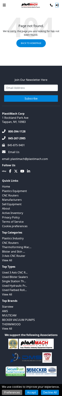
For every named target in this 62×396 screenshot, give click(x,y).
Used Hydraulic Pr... (14, 286)
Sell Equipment (12, 204)
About (6, 208)
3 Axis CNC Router (13, 256)
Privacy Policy (11, 217)
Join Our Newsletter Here (31, 80)
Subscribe (31, 98)
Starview (7, 306)
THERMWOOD (11, 324)
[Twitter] (16, 171)
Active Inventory (12, 213)
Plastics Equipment (14, 191)
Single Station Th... (14, 281)
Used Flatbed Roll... (14, 290)
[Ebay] (4, 171)
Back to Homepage (31, 43)
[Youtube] (22, 171)
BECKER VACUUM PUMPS (18, 320)
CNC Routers (10, 195)
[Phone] (51, 5)
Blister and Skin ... (13, 251)
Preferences (12, 392)
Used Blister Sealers (15, 277)
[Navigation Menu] (4, 5)
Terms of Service (13, 222)
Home (6, 186)
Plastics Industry (13, 238)
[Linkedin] (28, 171)
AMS (5, 311)
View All (7, 260)
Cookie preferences (15, 226)
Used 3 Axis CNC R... (15, 272)
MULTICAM (9, 315)
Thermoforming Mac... (16, 247)
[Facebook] (10, 171)
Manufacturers (12, 200)
